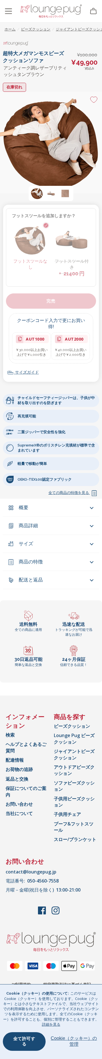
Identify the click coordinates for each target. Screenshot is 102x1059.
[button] (36, 193)
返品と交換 (17, 779)
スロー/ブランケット (75, 839)
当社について (19, 813)
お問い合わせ (19, 804)
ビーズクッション (72, 726)
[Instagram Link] (56, 913)
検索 (10, 735)
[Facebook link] (42, 913)
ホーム (10, 29)
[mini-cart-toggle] (93, 11)
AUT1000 (34, 339)
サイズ (26, 543)
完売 (51, 301)
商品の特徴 (31, 562)
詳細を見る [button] (51, 1024)
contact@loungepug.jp (31, 872)
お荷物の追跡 (19, 769)
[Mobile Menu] (8, 11)
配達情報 (15, 760)
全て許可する (24, 1041)
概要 (23, 507)
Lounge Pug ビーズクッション (74, 738)
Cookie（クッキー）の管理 (74, 1041)
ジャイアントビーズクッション (74, 754)
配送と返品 (31, 580)
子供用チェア (67, 814)
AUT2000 (73, 339)
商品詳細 (28, 525)
